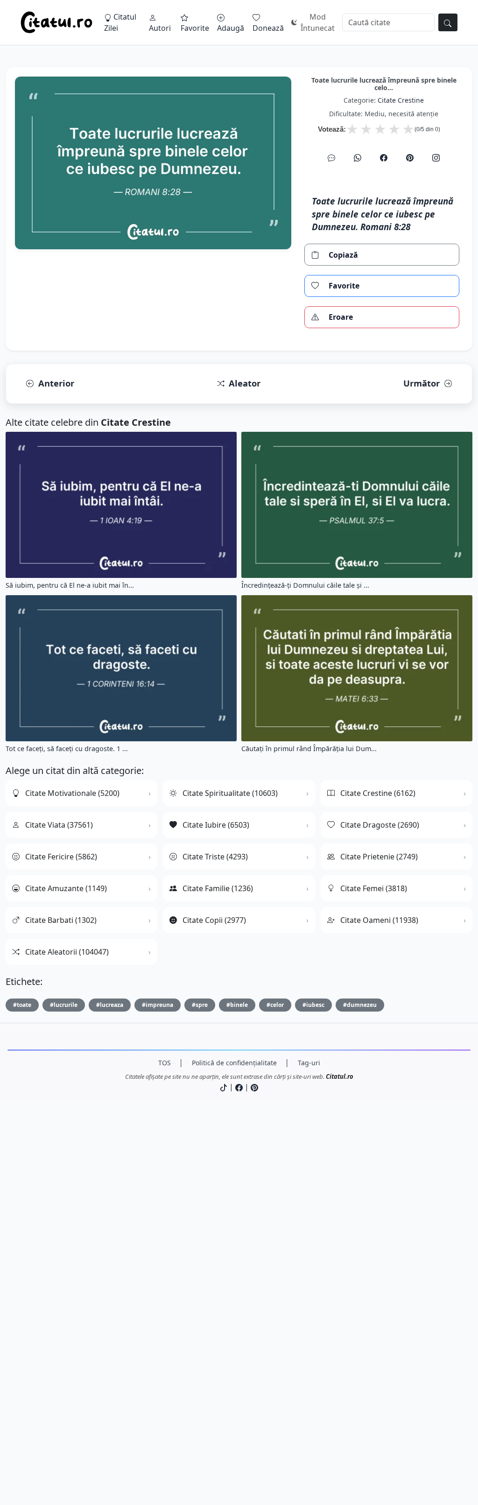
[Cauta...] (447, 22)
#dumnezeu (360, 1005)
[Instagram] (436, 158)
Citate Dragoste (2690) (379, 825)
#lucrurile (63, 1005)
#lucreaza (109, 1005)
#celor (275, 1005)
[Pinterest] (410, 158)
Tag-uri (309, 1062)
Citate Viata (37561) (59, 825)
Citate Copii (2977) (214, 920)
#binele (237, 1005)
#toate (22, 1005)
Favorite (195, 28)
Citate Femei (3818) (373, 888)
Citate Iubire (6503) (216, 825)
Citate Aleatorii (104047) (67, 952)
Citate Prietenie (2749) (379, 856)
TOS (164, 1062)
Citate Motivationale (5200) (72, 793)
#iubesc (313, 1005)
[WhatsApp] (357, 158)
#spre (200, 1005)
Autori (160, 28)
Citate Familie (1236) (218, 888)
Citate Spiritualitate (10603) (230, 793)
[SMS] (331, 158)
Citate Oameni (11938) (379, 920)
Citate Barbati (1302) (61, 920)
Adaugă (230, 28)
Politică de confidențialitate (234, 1062)
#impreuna (157, 1005)
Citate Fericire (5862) (61, 856)
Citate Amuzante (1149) (66, 888)
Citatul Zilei (120, 22)
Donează (268, 28)
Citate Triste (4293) (215, 856)
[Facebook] (383, 158)
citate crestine (401, 100)
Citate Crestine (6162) (377, 793)
